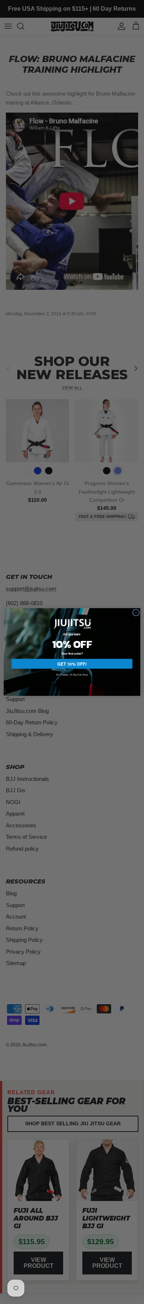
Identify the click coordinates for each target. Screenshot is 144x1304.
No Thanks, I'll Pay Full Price (72, 674)
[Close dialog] (136, 613)
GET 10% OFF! (72, 664)
